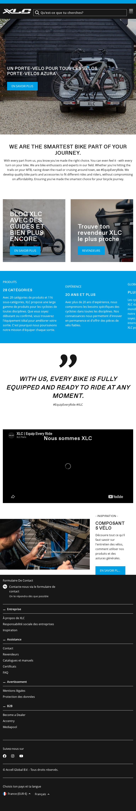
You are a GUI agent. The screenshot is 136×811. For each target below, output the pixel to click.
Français (40, 794)
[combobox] (80, 12)
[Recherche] (37, 13)
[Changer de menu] (131, 11)
